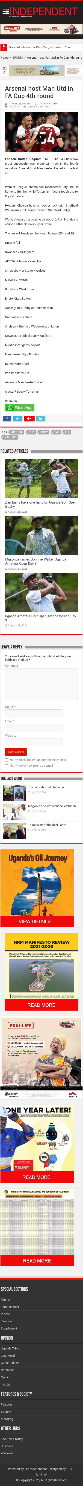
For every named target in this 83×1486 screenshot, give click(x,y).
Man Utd (10, 437)
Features (6, 1404)
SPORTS (17, 57)
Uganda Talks (10, 1348)
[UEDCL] (37, 1143)
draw (44, 432)
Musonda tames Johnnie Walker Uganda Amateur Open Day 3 (35, 561)
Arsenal (17, 432)
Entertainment (10, 1307)
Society (6, 1411)
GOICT (70, 1469)
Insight (5, 1384)
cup (31, 432)
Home (4, 57)
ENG (56, 432)
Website (10, 735)
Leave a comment (39, 106)
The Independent (20, 103)
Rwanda (6, 1321)
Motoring (7, 1419)
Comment (11, 665)
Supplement (9, 1328)
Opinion (6, 1377)
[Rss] (37, 1474)
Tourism (6, 1299)
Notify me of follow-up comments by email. (38, 759)
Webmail (7, 1453)
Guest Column (10, 1363)
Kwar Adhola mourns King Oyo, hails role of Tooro (40, 47)
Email (9, 721)
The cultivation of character (46, 787)
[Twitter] (45, 1474)
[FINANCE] (37, 1227)
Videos (5, 1314)
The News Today (12, 1439)
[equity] (41, 1057)
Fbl (67, 432)
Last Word (8, 1355)
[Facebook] (41, 1474)
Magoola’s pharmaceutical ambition (52, 806)
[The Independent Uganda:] (41, 11)
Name (10, 706)
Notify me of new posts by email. (31, 765)
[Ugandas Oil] (37, 888)
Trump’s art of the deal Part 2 (47, 825)
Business (7, 1446)
